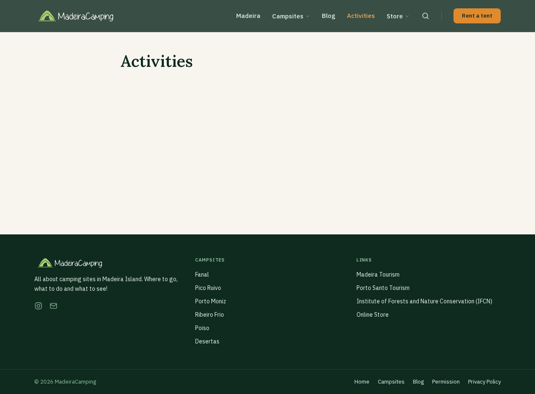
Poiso (202, 328)
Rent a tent (477, 15)
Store (395, 16)
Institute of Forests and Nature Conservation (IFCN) (424, 301)
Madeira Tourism (378, 274)
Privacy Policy (484, 381)
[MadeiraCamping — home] (81, 16)
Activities (361, 16)
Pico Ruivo (208, 288)
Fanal (202, 274)
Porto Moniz (210, 301)
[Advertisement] (267, 142)
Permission (446, 381)
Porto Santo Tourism (383, 288)
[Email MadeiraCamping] (53, 306)
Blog (328, 16)
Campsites (287, 16)
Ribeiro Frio (209, 314)
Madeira (248, 16)
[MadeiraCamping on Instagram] (38, 306)
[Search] (425, 15)
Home (361, 381)
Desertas (207, 341)
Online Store (373, 314)
